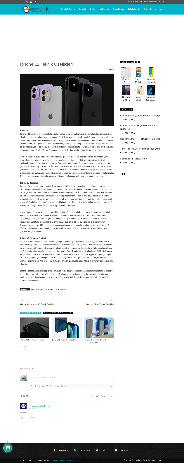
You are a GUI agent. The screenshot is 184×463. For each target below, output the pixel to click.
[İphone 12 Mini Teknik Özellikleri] (67, 327)
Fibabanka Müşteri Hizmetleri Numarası (140, 138)
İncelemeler (103, 9)
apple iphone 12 (37, 289)
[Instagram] (27, 2)
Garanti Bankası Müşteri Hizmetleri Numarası (138, 127)
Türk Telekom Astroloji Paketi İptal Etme (140, 148)
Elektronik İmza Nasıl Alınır (133, 158)
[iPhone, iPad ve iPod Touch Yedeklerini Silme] (99, 327)
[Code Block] (58, 386)
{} (65, 386)
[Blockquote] (54, 386)
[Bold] (32, 386)
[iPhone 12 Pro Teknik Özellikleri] (34, 327)
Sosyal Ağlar (118, 9)
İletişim (161, 2)
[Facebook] (22, 2)
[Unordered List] (50, 386)
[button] (160, 9)
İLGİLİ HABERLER (30, 313)
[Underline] (39, 386)
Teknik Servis (134, 9)
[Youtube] (35, 2)
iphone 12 (49, 289)
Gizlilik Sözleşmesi (150, 2)
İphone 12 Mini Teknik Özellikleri (100, 304)
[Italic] (35, 386)
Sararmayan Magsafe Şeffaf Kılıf (62, 460)
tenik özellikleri (61, 289)
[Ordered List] (47, 386)
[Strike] (43, 386)
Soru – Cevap (150, 9)
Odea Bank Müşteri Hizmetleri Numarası (140, 115)
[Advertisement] (92, 35)
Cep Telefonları (68, 9)
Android (82, 9)
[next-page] (26, 348)
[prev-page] (21, 348)
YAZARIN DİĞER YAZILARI (58, 313)
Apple (92, 9)
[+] (69, 386)
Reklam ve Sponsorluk (134, 2)
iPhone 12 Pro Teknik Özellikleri (32, 340)
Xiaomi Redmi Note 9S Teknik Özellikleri (37, 304)
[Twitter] (31, 2)
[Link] (62, 386)
